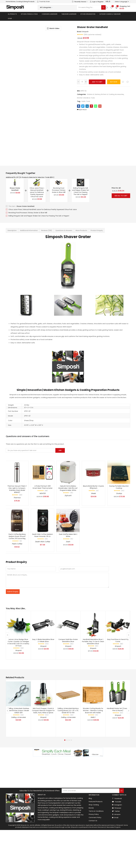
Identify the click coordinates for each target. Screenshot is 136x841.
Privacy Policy (94, 814)
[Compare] (128, 82)
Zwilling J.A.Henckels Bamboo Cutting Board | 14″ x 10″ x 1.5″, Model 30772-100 (68, 710)
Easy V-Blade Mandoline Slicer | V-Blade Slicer (43, 640)
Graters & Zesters (93, 94)
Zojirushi (68, 495)
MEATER (42, 493)
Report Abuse (82, 109)
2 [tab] (66, 740)
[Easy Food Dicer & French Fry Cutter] (117, 625)
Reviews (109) (46, 230)
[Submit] (121, 790)
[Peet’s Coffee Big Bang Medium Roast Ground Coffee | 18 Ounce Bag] (17, 520)
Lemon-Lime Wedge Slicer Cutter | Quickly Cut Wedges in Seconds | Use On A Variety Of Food (18, 642)
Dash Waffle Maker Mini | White (68, 535)
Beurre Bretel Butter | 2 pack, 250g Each (93, 487)
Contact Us (93, 821)
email (116, 818)
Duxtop (119, 493)
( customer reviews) (92, 34)
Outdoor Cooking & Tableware (110, 14)
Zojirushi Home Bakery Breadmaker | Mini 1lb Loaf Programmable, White (68, 488)
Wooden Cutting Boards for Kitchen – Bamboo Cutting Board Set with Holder (93, 710)
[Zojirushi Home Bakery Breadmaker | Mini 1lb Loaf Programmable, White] (68, 472)
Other (10, 18)
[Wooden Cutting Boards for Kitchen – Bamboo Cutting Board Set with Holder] (93, 694)
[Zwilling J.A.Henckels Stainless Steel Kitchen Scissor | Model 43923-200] (18, 694)
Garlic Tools (85, 101)
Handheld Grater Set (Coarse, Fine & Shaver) (118, 709)
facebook (118, 798)
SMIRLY (93, 717)
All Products (12, 14)
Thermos (17, 498)
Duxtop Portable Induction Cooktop (119, 487)
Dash (68, 541)
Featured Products (95, 802)
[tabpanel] (18, 708)
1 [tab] (64, 740)
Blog (90, 798)
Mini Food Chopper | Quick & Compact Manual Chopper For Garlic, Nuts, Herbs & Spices (43, 710)
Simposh (85, 32)
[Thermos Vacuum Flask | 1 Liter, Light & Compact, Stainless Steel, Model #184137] (17, 472)
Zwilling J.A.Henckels (18, 717)
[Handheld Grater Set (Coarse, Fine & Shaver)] (117, 694)
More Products (81, 230)
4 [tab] (71, 740)
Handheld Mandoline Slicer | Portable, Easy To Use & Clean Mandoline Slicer (93, 641)
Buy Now (113, 82)
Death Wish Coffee (42, 541)
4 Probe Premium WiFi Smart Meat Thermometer (42, 487)
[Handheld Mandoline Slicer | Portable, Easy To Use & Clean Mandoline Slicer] (93, 625)
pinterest (117, 808)
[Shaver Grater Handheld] (78, 106)
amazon (117, 814)
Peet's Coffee (17, 544)
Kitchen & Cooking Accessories (112, 94)
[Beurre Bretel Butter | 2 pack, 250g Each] (93, 472)
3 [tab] (69, 740)
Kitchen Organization (87, 14)
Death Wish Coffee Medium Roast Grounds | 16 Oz (42, 535)
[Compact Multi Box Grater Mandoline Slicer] (68, 625)
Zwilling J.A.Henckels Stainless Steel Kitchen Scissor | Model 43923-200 (18, 710)
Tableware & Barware (68, 14)
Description (12, 230)
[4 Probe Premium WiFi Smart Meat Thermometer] (42, 472)
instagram (118, 805)
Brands (91, 808)
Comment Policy (95, 817)
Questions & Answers (63, 230)
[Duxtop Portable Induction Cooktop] (119, 472)
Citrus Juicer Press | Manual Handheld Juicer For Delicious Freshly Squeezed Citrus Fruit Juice (37, 192)
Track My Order (44, 2)
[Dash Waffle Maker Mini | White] (68, 520)
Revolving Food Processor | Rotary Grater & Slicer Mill (58, 190)
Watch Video (54, 28)
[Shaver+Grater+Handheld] (82, 106)
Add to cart (97, 82)
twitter (117, 811)
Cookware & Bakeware (49, 14)
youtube (117, 802)
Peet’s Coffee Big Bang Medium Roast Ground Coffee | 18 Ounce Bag (17, 536)
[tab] (12, 230)
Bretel (93, 493)
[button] (122, 7)
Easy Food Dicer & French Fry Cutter (117, 640)
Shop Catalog (94, 805)
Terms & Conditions (96, 811)
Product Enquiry (97, 230)
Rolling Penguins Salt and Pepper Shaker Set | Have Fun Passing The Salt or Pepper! (80, 191)
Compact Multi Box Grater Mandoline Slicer (68, 640)
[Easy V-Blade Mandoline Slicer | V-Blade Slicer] (43, 625)
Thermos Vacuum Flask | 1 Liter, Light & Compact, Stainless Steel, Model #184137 (17, 489)
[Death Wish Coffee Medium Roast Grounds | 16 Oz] (42, 520)
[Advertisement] (68, 772)
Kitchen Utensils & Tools (29, 14)
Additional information (29, 230)
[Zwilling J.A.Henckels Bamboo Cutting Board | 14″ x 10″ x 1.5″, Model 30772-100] (68, 694)
